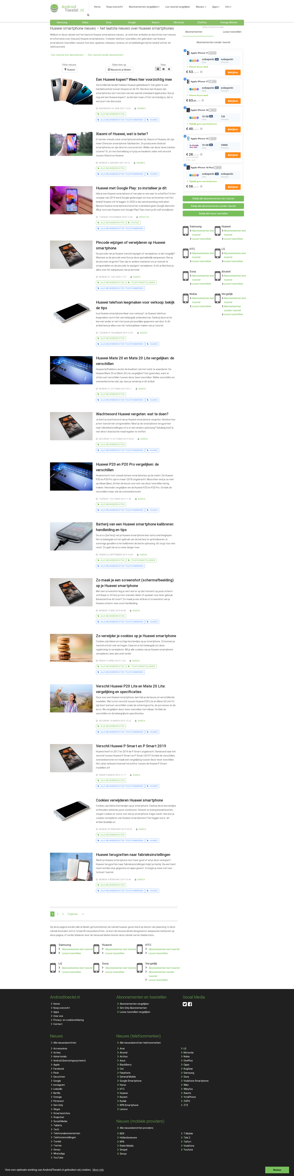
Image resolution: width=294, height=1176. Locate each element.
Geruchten (59, 1076)
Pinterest (58, 1101)
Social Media (60, 1121)
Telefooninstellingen (64, 1137)
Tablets (57, 1125)
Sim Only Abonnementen (133, 1008)
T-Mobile (188, 1133)
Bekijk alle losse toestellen (213, 213)
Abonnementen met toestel (77, 949)
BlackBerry (126, 1064)
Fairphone (125, 1072)
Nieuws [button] (200, 6)
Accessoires (60, 1048)
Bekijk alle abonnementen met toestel (213, 198)
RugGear (188, 1068)
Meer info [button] (98, 1169)
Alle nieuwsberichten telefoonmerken (140, 1042)
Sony (186, 1076)
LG (185, 1048)
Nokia (187, 1056)
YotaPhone (190, 1097)
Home (56, 1003)
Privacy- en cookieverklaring (68, 1020)
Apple (56, 1064)
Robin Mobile (127, 1145)
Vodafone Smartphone (196, 1080)
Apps (56, 1012)
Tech (56, 1129)
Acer (122, 1048)
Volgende (73, 914)
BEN (122, 1133)
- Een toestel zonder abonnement (105, 55)
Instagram (59, 1085)
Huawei (71, 69)
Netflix (56, 1093)
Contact (57, 1024)
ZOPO (187, 1101)
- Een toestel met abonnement (67, 55)
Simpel (123, 1149)
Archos (124, 1056)
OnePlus (188, 1060)
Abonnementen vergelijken (134, 1003)
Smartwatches (61, 1113)
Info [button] (227, 6)
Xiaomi (187, 1093)
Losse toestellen (71, 953)
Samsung (189, 1072)
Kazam (123, 1097)
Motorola (188, 1052)
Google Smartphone (131, 1080)
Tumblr (57, 1141)
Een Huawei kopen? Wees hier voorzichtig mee (134, 79)
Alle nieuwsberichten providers (136, 1128)
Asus (122, 1060)
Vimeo (56, 1149)
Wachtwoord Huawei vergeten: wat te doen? (132, 414)
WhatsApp (59, 1153)
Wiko (186, 1085)
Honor (123, 1085)
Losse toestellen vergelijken (135, 1012)
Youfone (188, 1149)
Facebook (58, 1068)
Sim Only (58, 1105)
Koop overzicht (61, 1008)
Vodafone (189, 1145)
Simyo (123, 1153)
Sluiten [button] (277, 1170)
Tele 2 (187, 1137)
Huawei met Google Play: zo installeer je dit (131, 188)
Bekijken (233, 72)
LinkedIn (57, 1089)
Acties (57, 1052)
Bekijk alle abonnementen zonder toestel (213, 206)
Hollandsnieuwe (128, 1137)
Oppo (186, 1064)
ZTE (186, 1105)
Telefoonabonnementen (66, 1133)
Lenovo (124, 1109)
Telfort (187, 1141)
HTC (122, 1089)
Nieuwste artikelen (120, 69)
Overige (57, 1097)
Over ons (58, 1016)
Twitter (57, 1145)
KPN (122, 1141)
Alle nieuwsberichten (64, 1042)
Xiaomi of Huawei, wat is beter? (122, 134)
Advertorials (60, 1056)
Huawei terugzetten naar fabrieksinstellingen (133, 855)
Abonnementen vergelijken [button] (143, 6)
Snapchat (58, 1117)
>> (83, 914)
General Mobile (128, 1076)
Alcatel (123, 1052)
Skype (56, 1109)
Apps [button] (215, 6)
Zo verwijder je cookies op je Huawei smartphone (136, 636)
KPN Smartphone (129, 1105)
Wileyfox (188, 1089)
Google (57, 1080)
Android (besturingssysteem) (69, 1060)
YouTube (58, 1157)
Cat (122, 1068)
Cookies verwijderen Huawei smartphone (129, 800)
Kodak (123, 1101)
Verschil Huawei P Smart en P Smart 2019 (131, 746)
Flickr (56, 1072)
